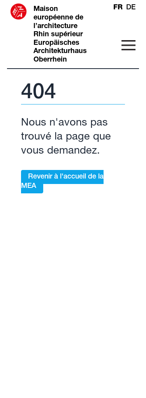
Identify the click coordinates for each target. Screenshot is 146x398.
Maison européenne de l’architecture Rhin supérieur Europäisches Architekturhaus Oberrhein (60, 35)
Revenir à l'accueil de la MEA (62, 181)
